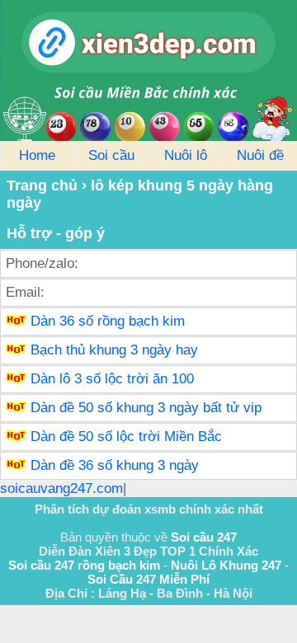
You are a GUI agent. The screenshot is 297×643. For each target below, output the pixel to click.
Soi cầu (111, 155)
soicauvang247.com (61, 488)
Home (37, 155)
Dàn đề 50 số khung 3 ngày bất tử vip (146, 407)
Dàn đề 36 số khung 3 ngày (115, 465)
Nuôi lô (185, 155)
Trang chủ (42, 185)
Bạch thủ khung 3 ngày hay (114, 350)
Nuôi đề (260, 155)
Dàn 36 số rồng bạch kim (108, 321)
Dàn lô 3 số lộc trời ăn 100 (112, 379)
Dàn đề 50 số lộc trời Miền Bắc (126, 436)
